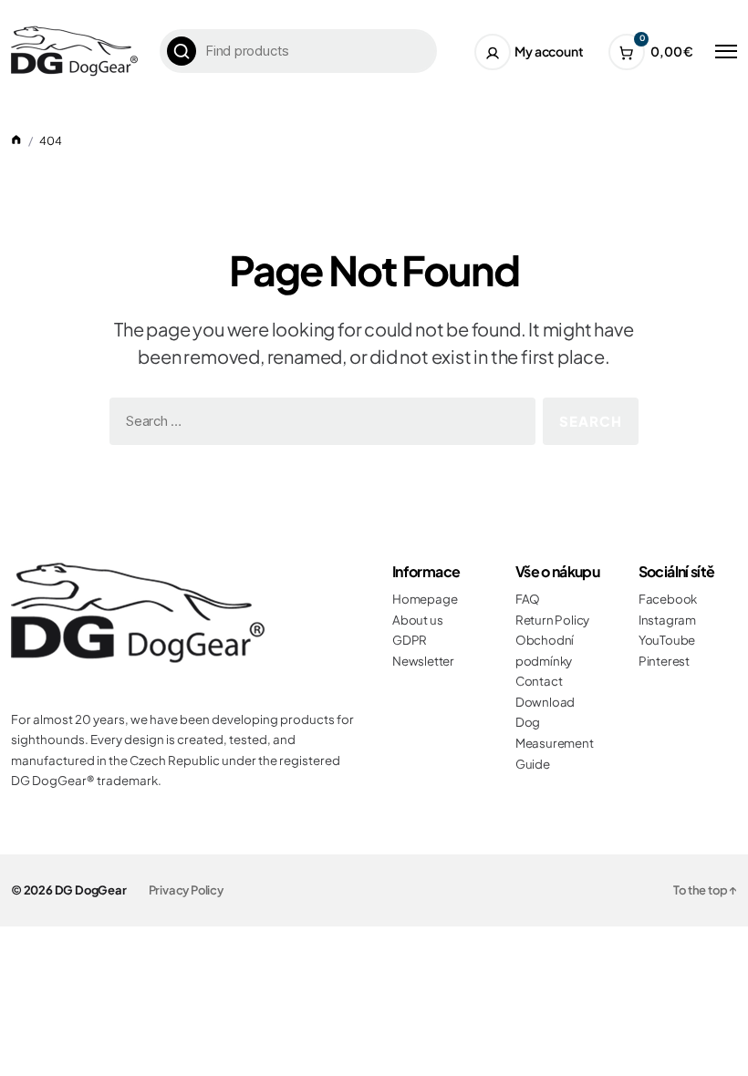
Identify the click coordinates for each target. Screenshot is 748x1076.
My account (548, 51)
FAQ (527, 598)
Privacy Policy (186, 890)
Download (545, 701)
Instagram (667, 619)
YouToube (667, 639)
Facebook (668, 598)
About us (417, 619)
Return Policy (552, 619)
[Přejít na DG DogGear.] (16, 140)
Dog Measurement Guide (554, 742)
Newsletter (423, 660)
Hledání (181, 51)
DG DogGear (91, 890)
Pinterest (664, 660)
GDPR (409, 639)
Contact (539, 680)
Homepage (424, 598)
